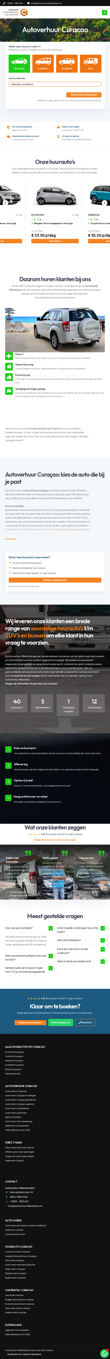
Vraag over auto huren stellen (19, 1156)
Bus (91, 68)
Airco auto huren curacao (17, 1308)
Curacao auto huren (15, 1234)
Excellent (67, 68)
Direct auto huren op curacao (19, 1147)
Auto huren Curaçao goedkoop (20, 1099)
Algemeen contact (14, 1160)
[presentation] (5, 203)
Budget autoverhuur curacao (19, 1299)
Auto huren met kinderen (17, 1108)
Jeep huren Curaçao (15, 1268)
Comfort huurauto (14, 1056)
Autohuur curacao (14, 1229)
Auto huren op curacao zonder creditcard (25, 1225)
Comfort (43, 68)
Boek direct (55, 241)
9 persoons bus (12, 1073)
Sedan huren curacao (15, 1312)
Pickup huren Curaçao (16, 1273)
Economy (19, 68)
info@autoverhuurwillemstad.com (46, 3)
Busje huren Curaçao (15, 1277)
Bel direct (86, 1022)
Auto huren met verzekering (18, 1121)
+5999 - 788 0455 (15, 3)
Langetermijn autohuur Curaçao (21, 1256)
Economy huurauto (14, 1051)
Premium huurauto (14, 1060)
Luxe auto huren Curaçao (17, 1251)
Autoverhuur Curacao (16, 1091)
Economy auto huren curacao (20, 1303)
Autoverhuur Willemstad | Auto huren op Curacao (29, 1350)
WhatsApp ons (61, 1022)
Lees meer (11, 538)
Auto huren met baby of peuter (20, 1264)
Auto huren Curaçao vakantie (19, 1104)
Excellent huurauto (14, 1064)
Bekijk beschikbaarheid (55, 580)
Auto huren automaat (15, 1112)
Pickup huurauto (13, 1069)
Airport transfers (13, 1117)
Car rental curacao (14, 1295)
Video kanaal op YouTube (17, 1129)
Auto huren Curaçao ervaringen (20, 1095)
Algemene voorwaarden (17, 1125)
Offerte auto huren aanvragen (19, 1151)
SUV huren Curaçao (14, 1260)
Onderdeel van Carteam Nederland (24, 1354)
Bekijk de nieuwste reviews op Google (55, 839)
